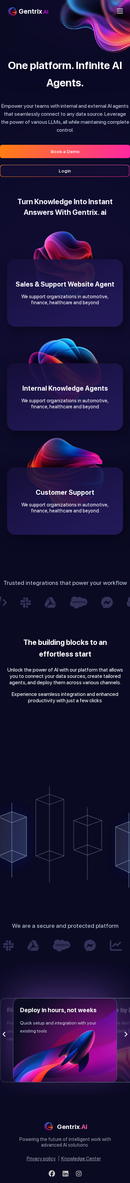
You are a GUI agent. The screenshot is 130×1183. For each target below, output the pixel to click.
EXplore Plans (111, 717)
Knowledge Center (81, 1158)
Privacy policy (41, 1158)
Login (65, 170)
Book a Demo (65, 151)
